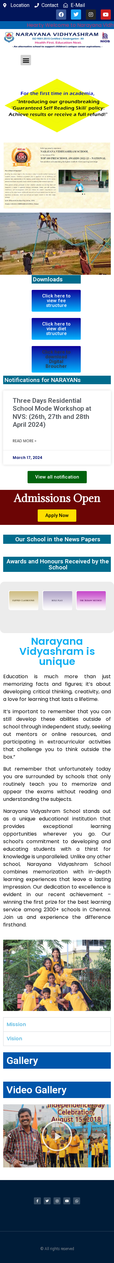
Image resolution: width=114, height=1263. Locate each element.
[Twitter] (76, 14)
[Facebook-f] (37, 1200)
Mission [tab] (16, 1024)
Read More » (24, 441)
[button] (26, 60)
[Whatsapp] (76, 1200)
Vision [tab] (14, 1038)
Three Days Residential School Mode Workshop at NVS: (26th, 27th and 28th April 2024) (52, 412)
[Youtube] (106, 14)
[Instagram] (91, 14)
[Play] (57, 1135)
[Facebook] (61, 14)
